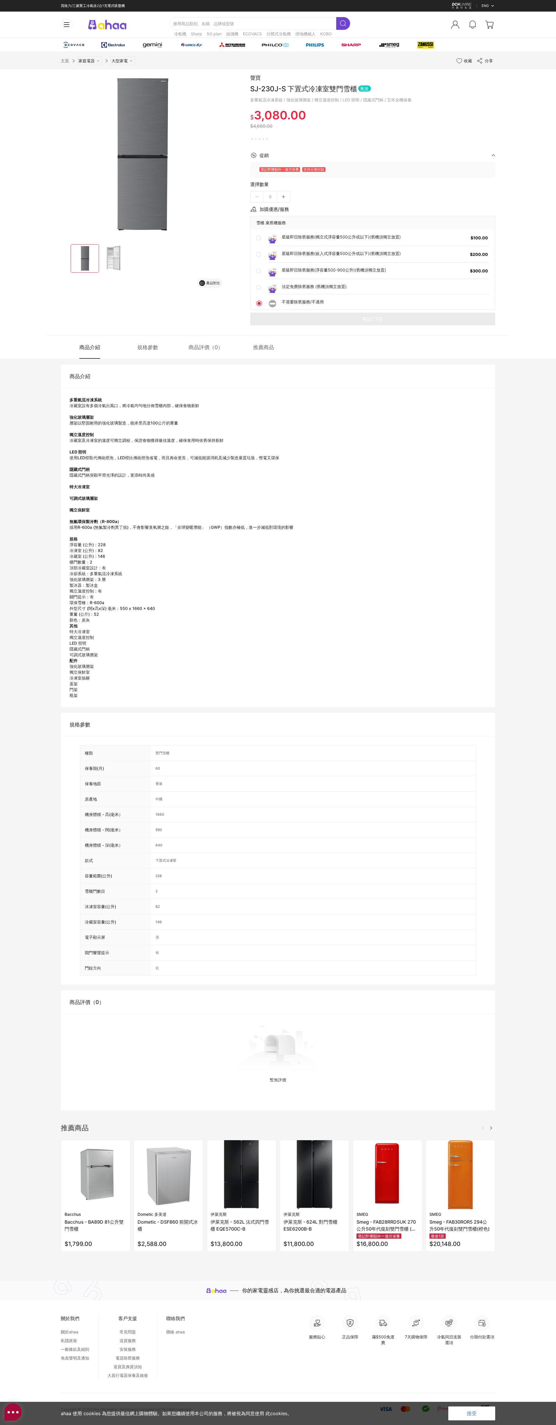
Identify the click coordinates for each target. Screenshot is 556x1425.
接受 (472, 1413)
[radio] (252, 139)
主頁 (65, 60)
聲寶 (255, 78)
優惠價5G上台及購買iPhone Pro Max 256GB (96, 5)
